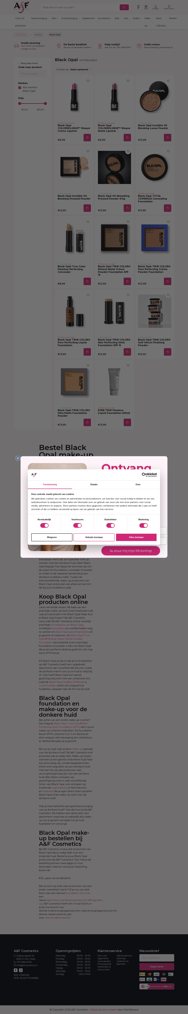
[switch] (77, 525)
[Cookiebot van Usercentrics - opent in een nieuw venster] (144, 475)
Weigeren (52, 537)
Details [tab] (94, 484)
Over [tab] (138, 484)
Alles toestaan (136, 537)
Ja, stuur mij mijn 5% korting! (131, 551)
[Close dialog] (18, 458)
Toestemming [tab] (50, 484)
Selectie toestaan (94, 537)
